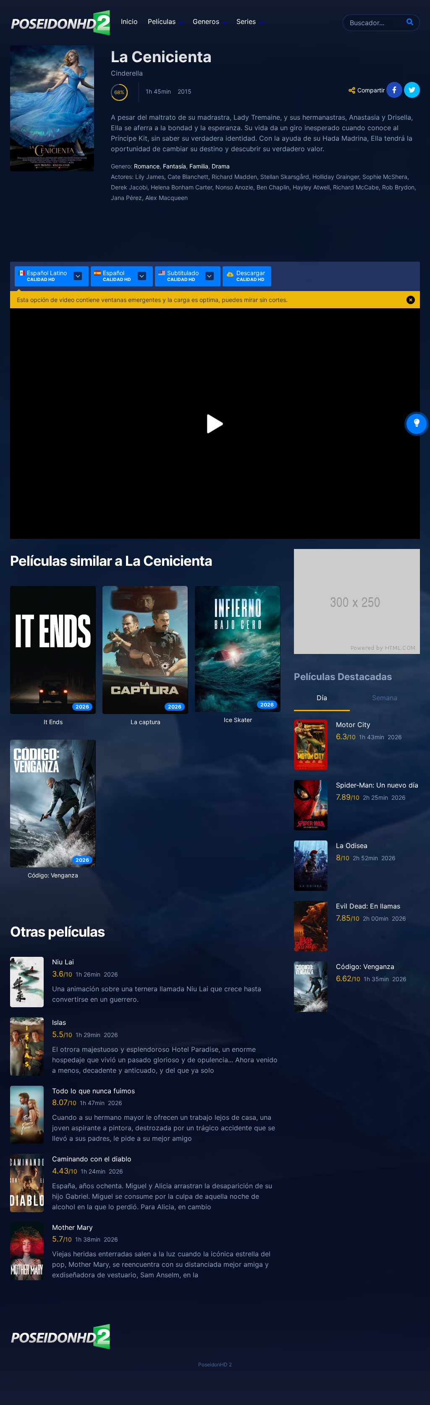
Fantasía (174, 166)
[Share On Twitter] (412, 90)
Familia (198, 166)
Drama (221, 166)
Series (246, 21)
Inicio (129, 21)
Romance (147, 166)
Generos (206, 21)
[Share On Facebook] (394, 90)
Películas (162, 21)
